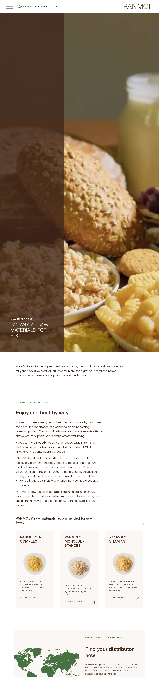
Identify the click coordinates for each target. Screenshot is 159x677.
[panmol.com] (138, 7)
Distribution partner (35, 7)
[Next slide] (142, 523)
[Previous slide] (134, 523)
